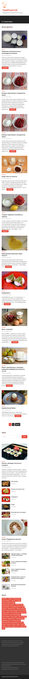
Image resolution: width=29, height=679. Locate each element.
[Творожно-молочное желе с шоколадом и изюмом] (14, 40)
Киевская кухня (19, 604)
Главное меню (7, 21)
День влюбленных (6, 600)
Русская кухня (22, 610)
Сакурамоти (6, 293)
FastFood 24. (10, 10)
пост (18, 626)
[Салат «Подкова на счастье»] (14, 536)
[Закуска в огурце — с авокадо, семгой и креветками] (6, 558)
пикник (8, 626)
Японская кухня (15, 622)
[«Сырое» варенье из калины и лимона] (14, 203)
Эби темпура (14, 481)
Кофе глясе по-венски (9, 176)
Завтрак (18, 600)
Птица (3, 610)
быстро (21, 622)
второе (3, 624)
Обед (23, 606)
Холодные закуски (16, 620)
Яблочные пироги (6, 622)
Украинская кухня (20, 618)
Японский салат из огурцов (18, 512)
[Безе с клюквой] (14, 318)
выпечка (9, 624)
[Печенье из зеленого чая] (6, 494)
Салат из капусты (6, 612)
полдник (13, 626)
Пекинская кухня (11, 608)
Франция (4, 174)
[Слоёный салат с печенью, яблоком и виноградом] (6, 581)
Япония (3, 406)
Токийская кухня (11, 618)
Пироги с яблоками (21, 608)
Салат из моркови (15, 612)
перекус (4, 626)
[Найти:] (14, 436)
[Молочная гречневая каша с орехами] (6, 589)
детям (18, 624)
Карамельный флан (9, 408)
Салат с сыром (14, 616)
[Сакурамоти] (14, 281)
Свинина (4, 618)
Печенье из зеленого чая (17, 489)
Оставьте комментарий (6, 55)
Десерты (14, 600)
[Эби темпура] (6, 486)
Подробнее (5, 67)
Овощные (4, 608)
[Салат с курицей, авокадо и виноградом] (6, 574)
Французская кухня (6, 620)
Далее (17, 424)
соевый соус (23, 626)
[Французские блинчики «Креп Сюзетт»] (14, 243)
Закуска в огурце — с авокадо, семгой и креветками (19, 554)
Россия (3, 49)
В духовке (4, 598)
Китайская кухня (6, 606)
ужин (3, 628)
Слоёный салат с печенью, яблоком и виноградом (18, 577)
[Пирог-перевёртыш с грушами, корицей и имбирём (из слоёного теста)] (14, 356)
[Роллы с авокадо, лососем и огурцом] (14, 460)
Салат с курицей (5, 616)
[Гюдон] (6, 509)
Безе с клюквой (7, 329)
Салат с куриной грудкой (15, 614)
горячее (13, 624)
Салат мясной (5, 614)
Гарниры (10, 598)
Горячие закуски (16, 598)
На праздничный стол (15, 606)
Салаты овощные (22, 616)
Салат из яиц (23, 612)
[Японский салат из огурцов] (6, 517)
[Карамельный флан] (14, 398)
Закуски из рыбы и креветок (8, 604)
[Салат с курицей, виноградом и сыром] (6, 566)
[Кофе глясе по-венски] (14, 165)
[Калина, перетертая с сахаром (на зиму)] (14, 81)
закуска (22, 624)
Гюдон (13, 504)
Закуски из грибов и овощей (8, 602)
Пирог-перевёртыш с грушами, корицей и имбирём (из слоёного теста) (13, 369)
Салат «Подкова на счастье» (11, 539)
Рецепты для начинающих (12, 610)
